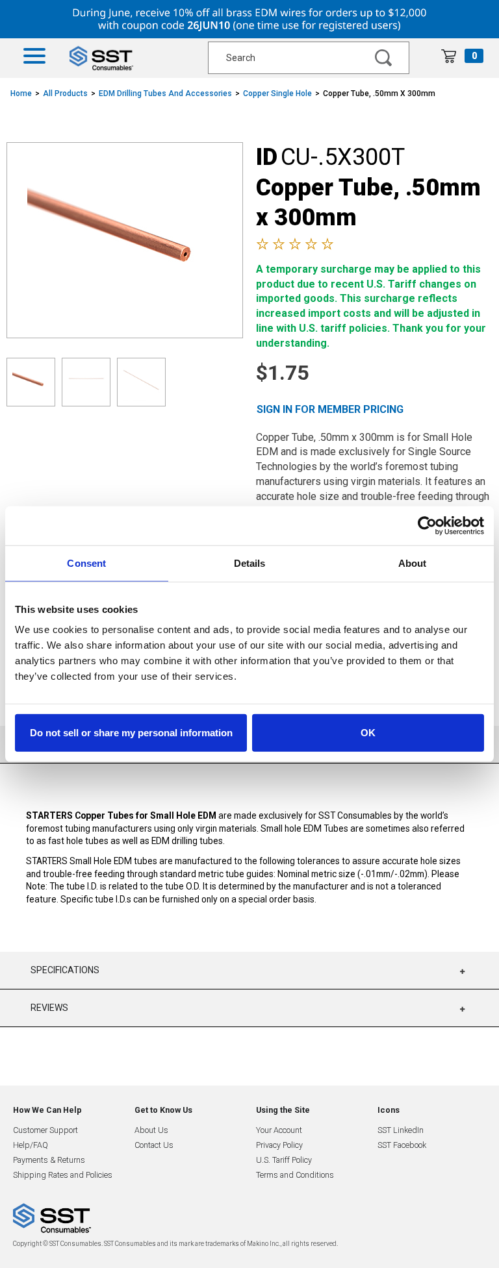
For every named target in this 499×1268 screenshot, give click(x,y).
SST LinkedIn (400, 1130)
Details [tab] (250, 562)
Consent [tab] (86, 562)
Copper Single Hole (277, 93)
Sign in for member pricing (330, 409)
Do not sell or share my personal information (131, 732)
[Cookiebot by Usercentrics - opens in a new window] (427, 525)
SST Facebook (401, 1145)
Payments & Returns (49, 1160)
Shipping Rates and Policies (62, 1175)
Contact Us (153, 1145)
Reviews (49, 1007)
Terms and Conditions (295, 1175)
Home (21, 93)
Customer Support (45, 1130)
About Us (151, 1130)
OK (368, 732)
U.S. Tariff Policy (284, 1160)
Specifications (65, 970)
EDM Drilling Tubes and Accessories (165, 93)
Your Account (279, 1130)
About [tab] (412, 562)
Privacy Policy (279, 1145)
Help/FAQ (30, 1145)
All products (65, 93)
